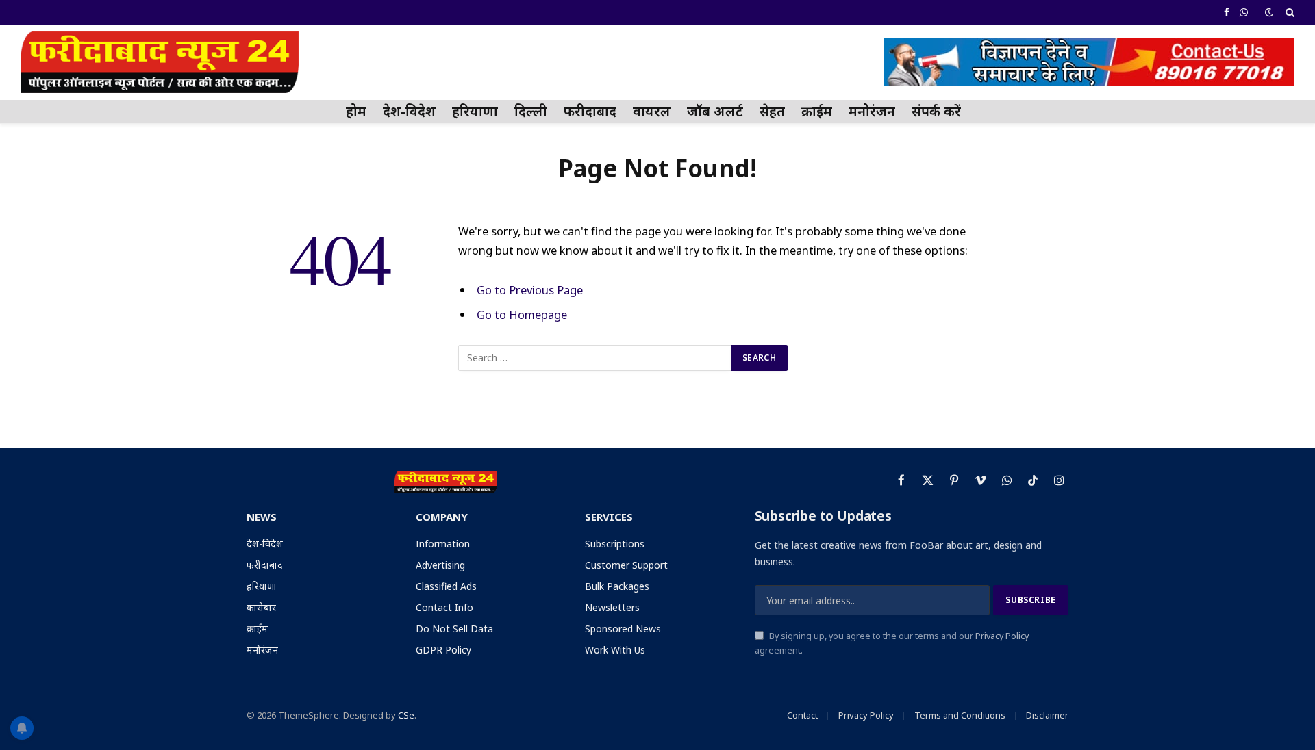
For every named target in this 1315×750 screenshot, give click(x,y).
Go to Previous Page (530, 290)
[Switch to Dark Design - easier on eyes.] (1269, 12)
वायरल (652, 111)
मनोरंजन (872, 111)
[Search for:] (595, 358)
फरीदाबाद (590, 111)
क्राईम (816, 111)
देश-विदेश (409, 111)
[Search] (1288, 12)
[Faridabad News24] (160, 62)
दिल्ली (530, 111)
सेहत (772, 111)
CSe (406, 715)
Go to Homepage (522, 314)
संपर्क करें (936, 111)
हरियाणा (475, 111)
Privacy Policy (1002, 636)
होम (356, 111)
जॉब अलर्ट (715, 111)
